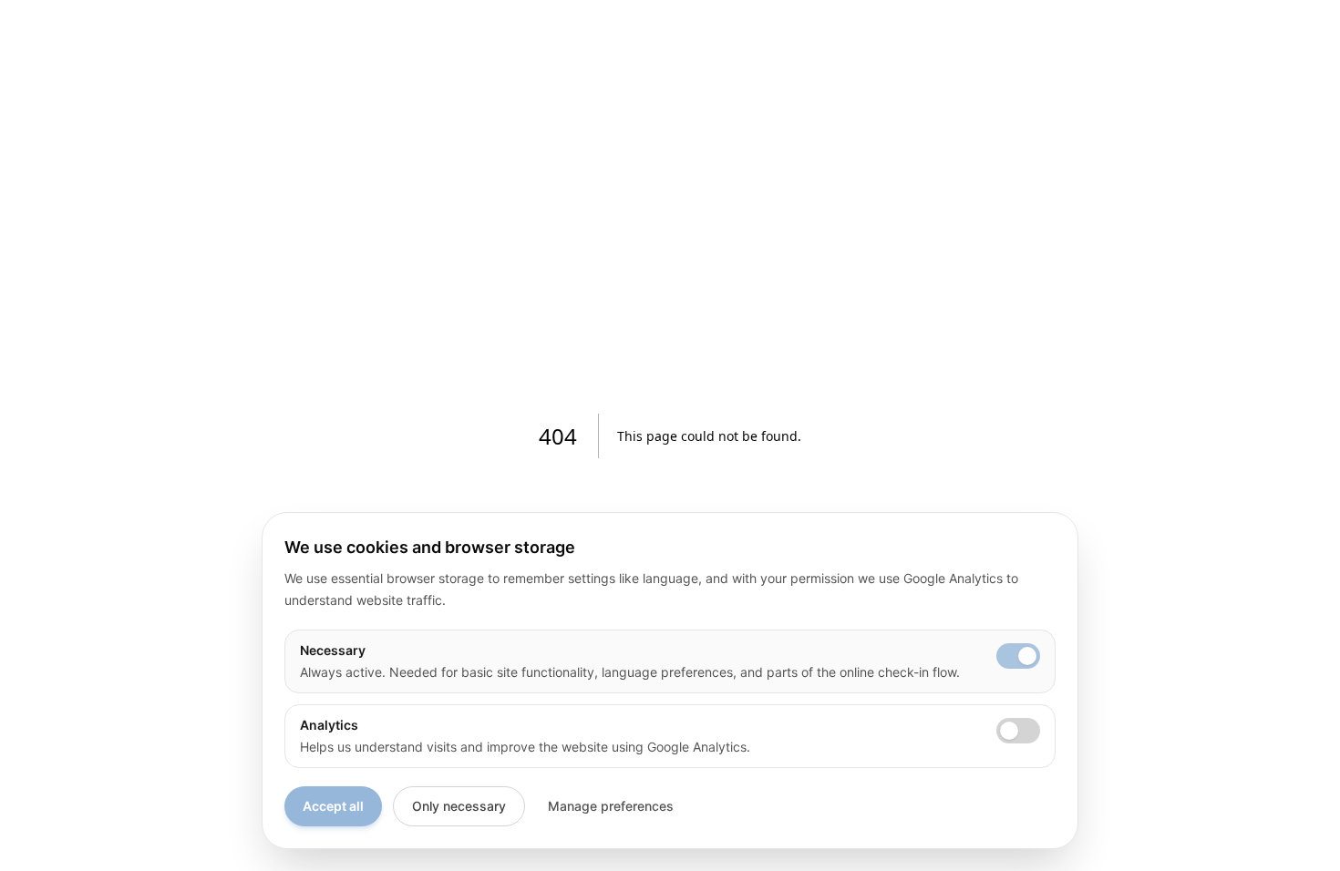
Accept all (333, 806)
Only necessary (459, 806)
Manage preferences (611, 806)
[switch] (1018, 656)
